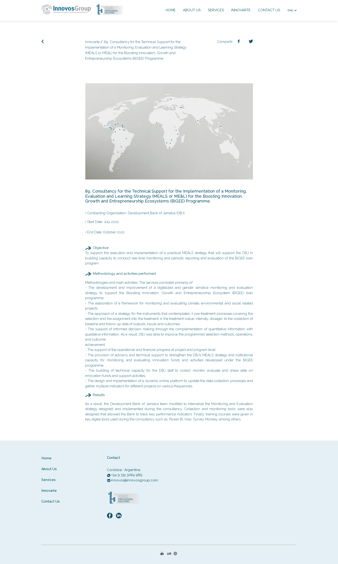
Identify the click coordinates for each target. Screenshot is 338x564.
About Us (192, 10)
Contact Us (269, 10)
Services (216, 10)
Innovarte (241, 10)
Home (171, 10)
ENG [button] (290, 10)
